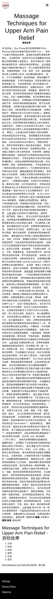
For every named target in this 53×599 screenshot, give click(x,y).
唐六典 (42, 565)
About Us (6, 592)
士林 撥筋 (11, 213)
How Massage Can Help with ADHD (19, 565)
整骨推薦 (28, 271)
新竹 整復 (37, 394)
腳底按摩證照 (26, 171)
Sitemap (6, 581)
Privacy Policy (9, 586)
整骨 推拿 (35, 478)
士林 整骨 (13, 342)
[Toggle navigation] (47, 5)
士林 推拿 (26, 507)
